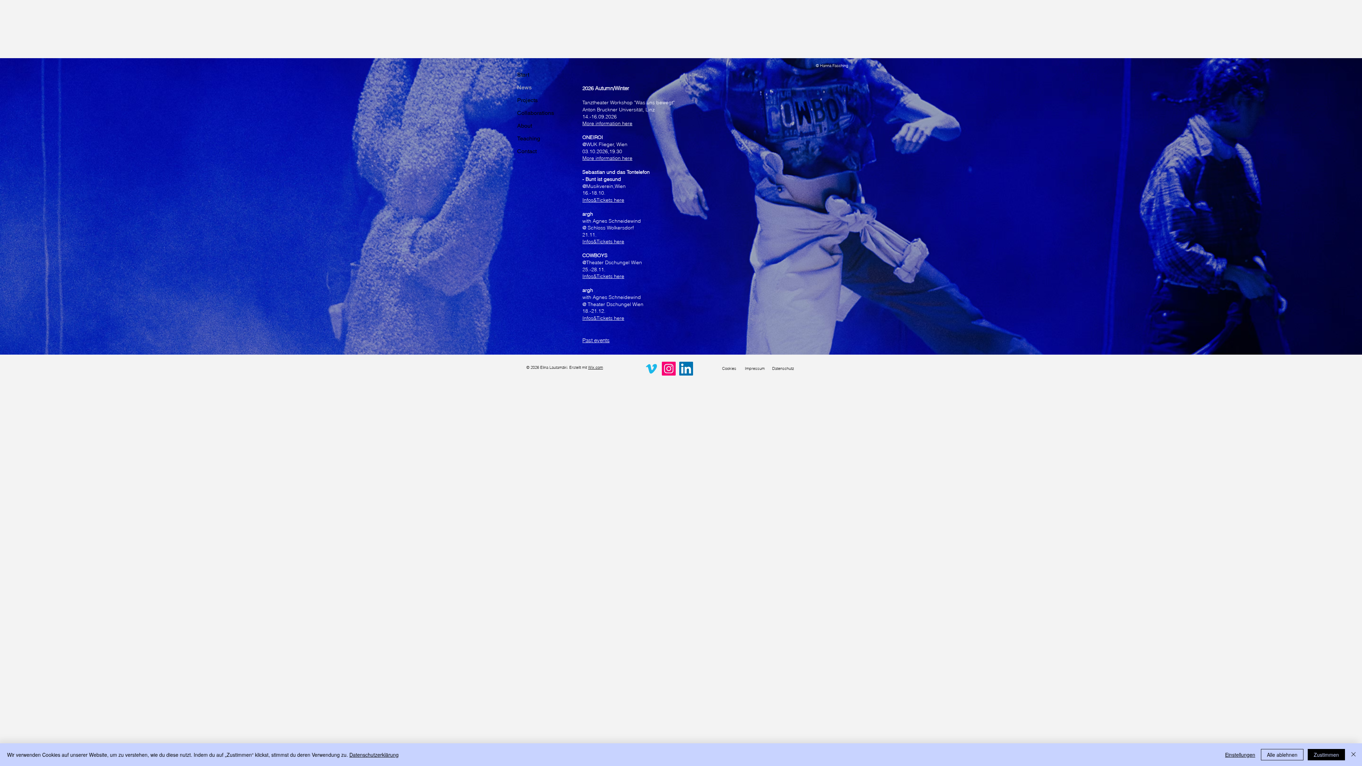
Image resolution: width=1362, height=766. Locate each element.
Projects (527, 100)
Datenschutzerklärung (374, 754)
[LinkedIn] (686, 369)
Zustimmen (1326, 754)
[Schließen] (1353, 754)
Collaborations (535, 113)
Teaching (528, 138)
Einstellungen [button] (1240, 754)
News (524, 87)
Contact (527, 151)
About (524, 125)
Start (523, 74)
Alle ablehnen (1282, 754)
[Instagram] (669, 369)
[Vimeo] (651, 369)
